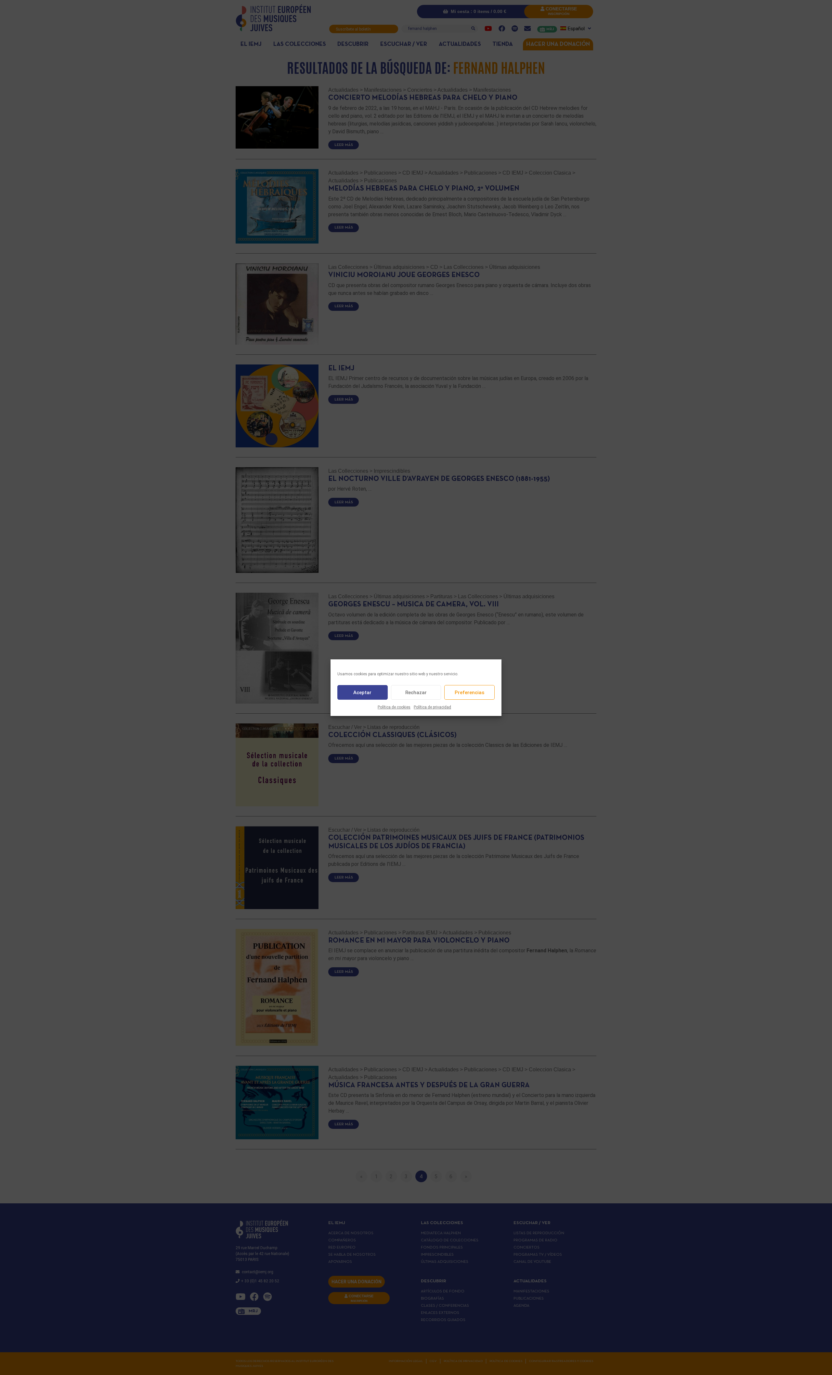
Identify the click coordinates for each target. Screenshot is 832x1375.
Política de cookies (394, 707)
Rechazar (416, 692)
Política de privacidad (432, 707)
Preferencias (469, 692)
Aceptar (362, 692)
